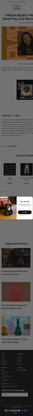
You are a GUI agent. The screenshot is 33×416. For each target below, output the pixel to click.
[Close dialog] (32, 197)
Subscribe (25, 212)
